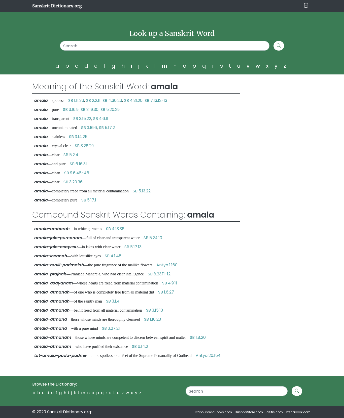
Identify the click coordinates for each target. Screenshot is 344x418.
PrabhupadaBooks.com (213, 412)
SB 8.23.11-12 (159, 274)
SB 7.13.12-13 (156, 100)
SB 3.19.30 (89, 109)
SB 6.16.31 (78, 164)
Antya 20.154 (208, 355)
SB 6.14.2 (140, 346)
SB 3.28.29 (84, 146)
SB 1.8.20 (198, 337)
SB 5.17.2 (107, 128)
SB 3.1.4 (113, 301)
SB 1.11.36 (76, 100)
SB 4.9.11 (169, 283)
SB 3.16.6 (89, 128)
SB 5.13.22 (142, 191)
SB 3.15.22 (82, 118)
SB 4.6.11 (100, 118)
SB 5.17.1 (88, 200)
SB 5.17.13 (133, 247)
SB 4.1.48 (113, 256)
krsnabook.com (298, 412)
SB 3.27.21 (111, 328)
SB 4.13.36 (115, 229)
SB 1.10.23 (152, 319)
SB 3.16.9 (71, 109)
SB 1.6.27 (166, 292)
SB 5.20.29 (110, 109)
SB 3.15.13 (154, 310)
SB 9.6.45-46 (76, 173)
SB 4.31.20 (133, 100)
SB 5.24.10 (153, 238)
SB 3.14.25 (78, 137)
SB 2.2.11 (93, 100)
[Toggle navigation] (306, 6)
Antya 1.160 (167, 265)
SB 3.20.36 (73, 182)
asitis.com (274, 412)
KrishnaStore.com (249, 412)
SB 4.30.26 (112, 100)
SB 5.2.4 (70, 155)
